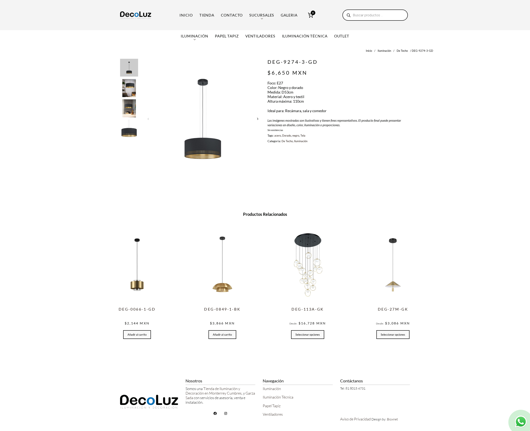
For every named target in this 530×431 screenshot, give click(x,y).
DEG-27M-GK (393, 309)
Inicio (186, 15)
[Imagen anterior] (148, 118)
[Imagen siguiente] (257, 118)
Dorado (286, 135)
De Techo (402, 50)
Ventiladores (273, 414)
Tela (302, 135)
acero (277, 135)
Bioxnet (392, 419)
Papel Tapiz (272, 405)
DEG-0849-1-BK (222, 309)
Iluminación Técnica (278, 397)
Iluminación (384, 50)
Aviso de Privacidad (355, 419)
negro (295, 135)
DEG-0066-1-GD (137, 309)
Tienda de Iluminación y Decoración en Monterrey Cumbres (214, 390)
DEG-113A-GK (308, 309)
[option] (129, 88)
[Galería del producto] (203, 118)
